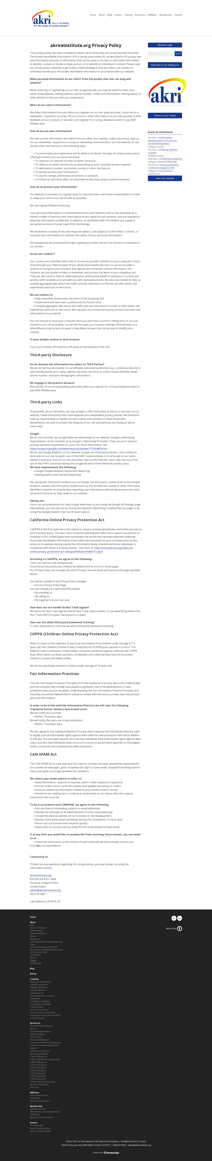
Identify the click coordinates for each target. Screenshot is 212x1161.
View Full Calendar (165, 178)
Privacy (143, 1141)
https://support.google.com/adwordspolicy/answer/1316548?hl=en (68, 448)
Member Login (165, 44)
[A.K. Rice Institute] (50, 28)
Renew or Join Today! (165, 115)
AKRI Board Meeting (172, 158)
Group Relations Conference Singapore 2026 (163, 166)
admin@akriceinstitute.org (45, 890)
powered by (98, 1152)
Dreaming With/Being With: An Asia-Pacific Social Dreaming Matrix (162, 140)
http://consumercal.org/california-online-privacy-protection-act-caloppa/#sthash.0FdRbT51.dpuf (82, 549)
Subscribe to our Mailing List (165, 64)
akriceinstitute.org (40, 875)
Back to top (171, 928)
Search (178, 53)
